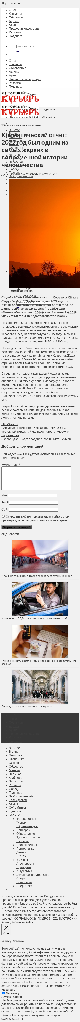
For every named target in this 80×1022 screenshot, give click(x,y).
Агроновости (25, 863)
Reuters (62, 316)
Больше (14, 815)
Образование (25, 833)
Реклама (15, 32)
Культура (15, 811)
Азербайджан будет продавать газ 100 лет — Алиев (36, 439)
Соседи (14, 169)
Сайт (4, 509)
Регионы (15, 785)
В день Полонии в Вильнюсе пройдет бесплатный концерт (36, 575)
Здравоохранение (28, 837)
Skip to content (11, 3)
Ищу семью (24, 871)
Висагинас (16, 781)
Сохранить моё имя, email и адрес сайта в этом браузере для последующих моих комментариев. (35, 518)
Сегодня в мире (13, 125)
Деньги (21, 852)
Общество (16, 766)
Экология (22, 841)
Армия (13, 803)
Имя (4, 495)
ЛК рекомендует (27, 826)
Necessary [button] (8, 989)
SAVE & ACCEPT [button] (12, 1019)
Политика (15, 755)
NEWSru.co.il (9, 424)
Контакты (15, 13)
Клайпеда (15, 777)
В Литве (14, 130)
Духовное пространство (32, 874)
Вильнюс (15, 774)
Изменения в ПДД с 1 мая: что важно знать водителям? (34, 618)
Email (5, 502)
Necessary (12, 993)
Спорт (20, 878)
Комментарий (11, 464)
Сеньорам (23, 830)
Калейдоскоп (18, 800)
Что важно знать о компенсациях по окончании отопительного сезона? (38, 662)
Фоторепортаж (26, 818)
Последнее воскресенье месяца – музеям (27, 706)
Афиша (14, 21)
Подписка (15, 36)
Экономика (16, 759)
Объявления (17, 17)
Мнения (14, 770)
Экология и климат (31, 125)
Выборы (22, 859)
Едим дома (23, 867)
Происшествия (26, 844)
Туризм (21, 822)
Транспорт (16, 792)
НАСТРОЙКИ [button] (68, 918)
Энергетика (24, 886)
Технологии (24, 882)
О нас (13, 10)
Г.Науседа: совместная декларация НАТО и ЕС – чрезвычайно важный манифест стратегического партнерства (35, 431)
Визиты (21, 856)
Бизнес (14, 762)
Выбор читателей (21, 796)
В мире (14, 751)
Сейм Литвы (17, 807)
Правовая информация (25, 28)
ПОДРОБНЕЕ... (48, 918)
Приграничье (25, 848)
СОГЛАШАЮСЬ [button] (25, 918)
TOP (3, 125)
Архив (13, 24)
